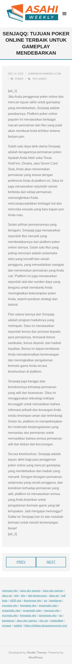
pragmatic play (48, 605)
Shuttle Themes (37, 652)
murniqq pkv (10, 605)
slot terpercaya (37, 595)
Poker (19, 78)
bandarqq (55, 600)
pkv (23, 595)
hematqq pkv (28, 605)
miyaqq (6, 625)
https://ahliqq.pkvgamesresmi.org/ (45, 625)
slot (16, 595)
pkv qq (43, 620)
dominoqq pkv (32, 600)
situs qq (7, 595)
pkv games (40, 78)
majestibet (56, 620)
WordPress (36, 657)
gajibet (18, 625)
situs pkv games (30, 590)
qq (45, 600)
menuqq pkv (10, 590)
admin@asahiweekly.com (44, 73)
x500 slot (15, 600)
